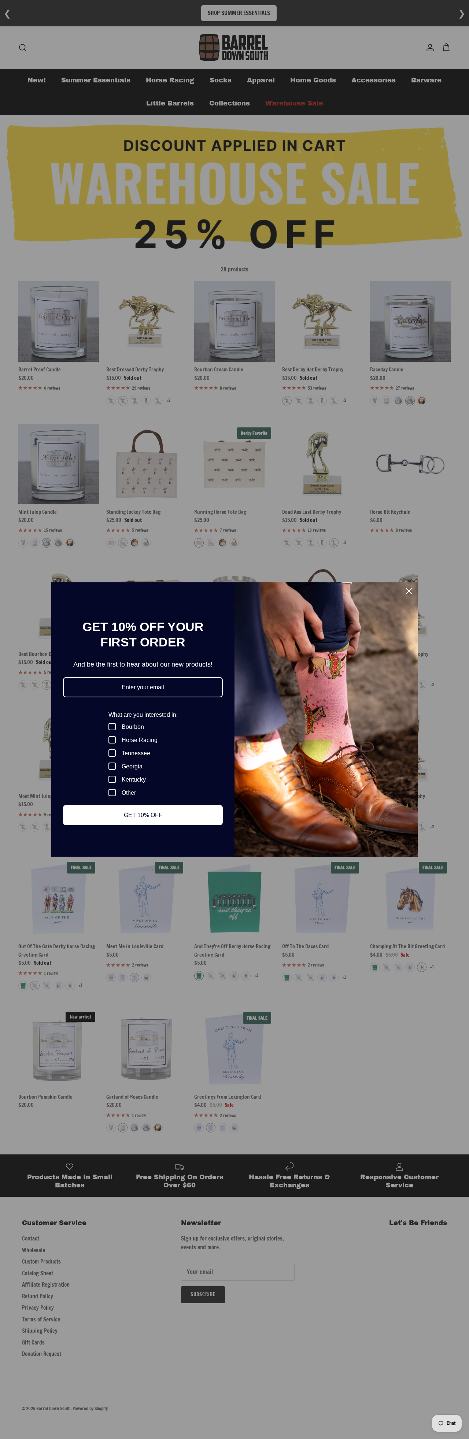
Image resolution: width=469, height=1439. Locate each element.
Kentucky (134, 779)
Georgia (132, 766)
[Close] (409, 591)
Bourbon (133, 727)
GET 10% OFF (143, 815)
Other (129, 793)
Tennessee (136, 753)
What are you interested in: (143, 715)
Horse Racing (140, 740)
